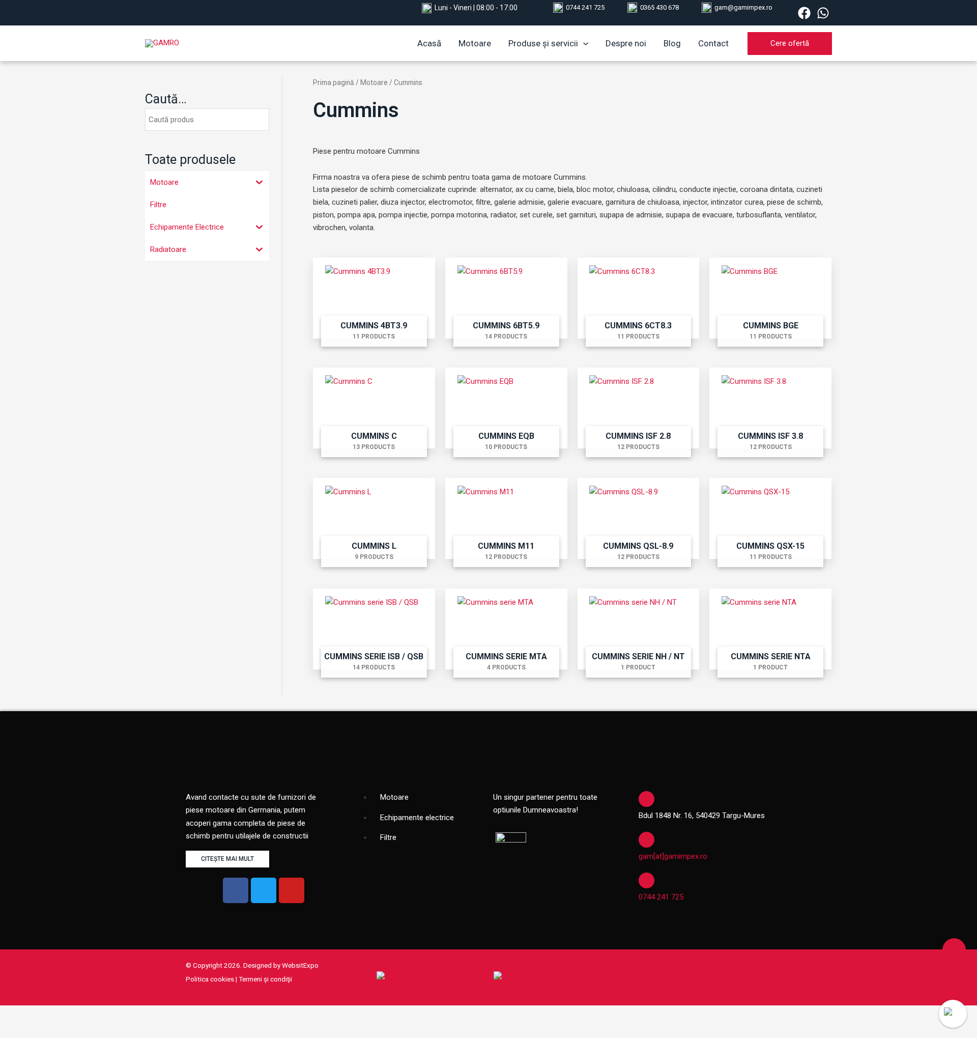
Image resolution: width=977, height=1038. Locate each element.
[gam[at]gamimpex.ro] (646, 840)
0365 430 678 (659, 7)
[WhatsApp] (823, 13)
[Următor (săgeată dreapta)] (55, 1030)
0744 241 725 (585, 7)
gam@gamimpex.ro (743, 7)
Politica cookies (210, 979)
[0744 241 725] (646, 880)
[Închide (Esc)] (131, 1014)
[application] (583, 43)
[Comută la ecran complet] (55, 1014)
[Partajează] (93, 1014)
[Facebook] (804, 13)
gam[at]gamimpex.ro (673, 856)
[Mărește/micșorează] (18, 1014)
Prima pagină (333, 82)
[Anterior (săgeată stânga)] (18, 1030)
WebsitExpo (300, 965)
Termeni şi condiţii (265, 979)
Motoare (374, 82)
